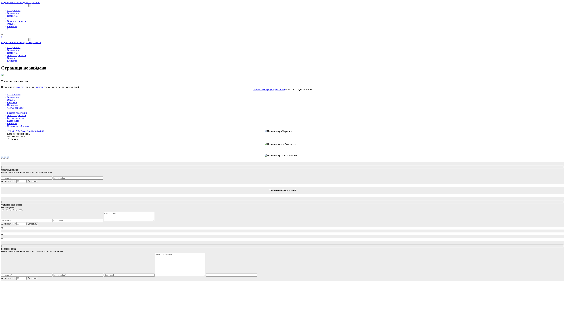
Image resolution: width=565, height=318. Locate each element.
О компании (13, 13)
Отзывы (11, 24)
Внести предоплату (17, 118)
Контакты (12, 26)
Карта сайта (13, 121)
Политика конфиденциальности (269, 89)
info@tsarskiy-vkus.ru (30, 2)
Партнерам (12, 16)
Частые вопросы (15, 108)
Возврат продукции (17, 113)
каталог (39, 87)
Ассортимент (13, 10)
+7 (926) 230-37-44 (10, 2)
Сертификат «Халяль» (18, 126)
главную (20, 87)
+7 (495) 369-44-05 (10, 42)
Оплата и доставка (16, 21)
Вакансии (12, 102)
